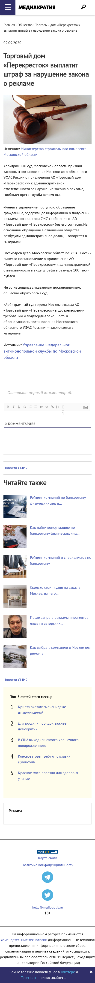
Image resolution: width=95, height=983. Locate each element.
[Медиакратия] (36, 7)
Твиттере (68, 972)
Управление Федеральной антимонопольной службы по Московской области (42, 351)
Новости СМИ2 (15, 468)
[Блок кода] (46, 407)
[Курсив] (13, 407)
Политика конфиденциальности (48, 865)
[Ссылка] (52, 407)
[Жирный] (8, 407)
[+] (63, 407)
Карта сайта (47, 858)
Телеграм (28, 978)
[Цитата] (41, 407)
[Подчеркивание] (19, 407)
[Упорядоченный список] (30, 407)
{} (57, 406)
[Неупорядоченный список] (35, 407)
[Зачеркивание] (24, 407)
